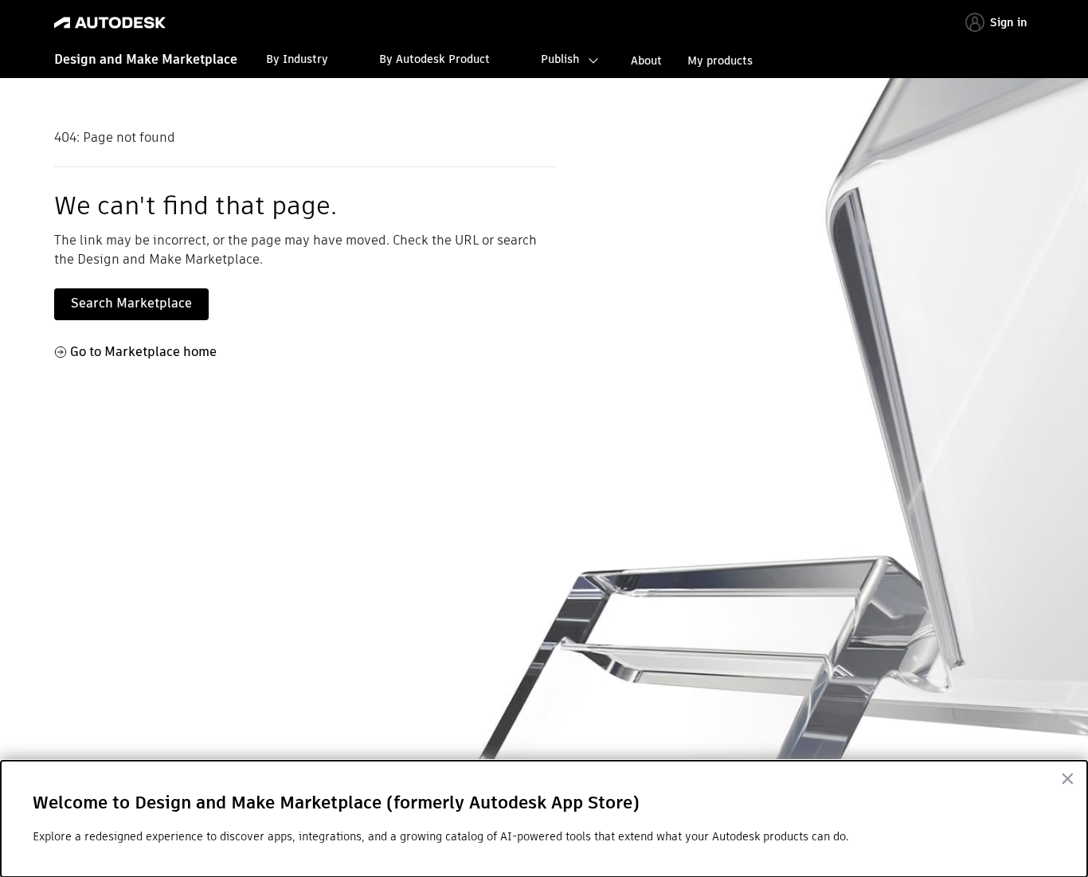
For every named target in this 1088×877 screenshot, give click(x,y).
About (646, 61)
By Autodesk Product (434, 59)
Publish (560, 59)
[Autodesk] (110, 22)
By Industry (297, 59)
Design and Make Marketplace (145, 59)
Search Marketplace (131, 303)
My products (720, 61)
